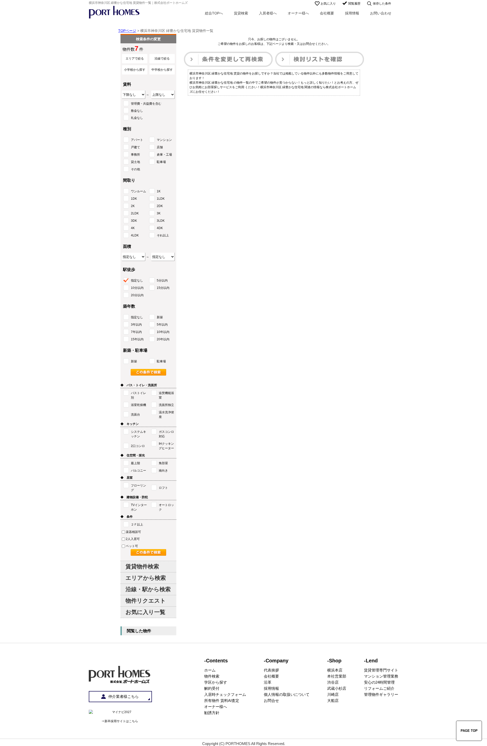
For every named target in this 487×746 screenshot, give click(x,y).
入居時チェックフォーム (225, 694)
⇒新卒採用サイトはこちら (119, 721)
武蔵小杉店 (336, 688)
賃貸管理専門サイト (381, 670)
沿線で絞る (162, 58)
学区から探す (215, 682)
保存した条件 (382, 3)
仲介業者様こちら (123, 696)
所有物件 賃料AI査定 (221, 700)
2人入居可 (133, 539)
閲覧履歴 (354, 3)
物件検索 (211, 676)
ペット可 (132, 546)
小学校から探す (134, 69)
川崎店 (333, 694)
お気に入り (328, 3)
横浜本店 (334, 670)
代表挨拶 (271, 670)
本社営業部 (336, 676)
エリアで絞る (135, 58)
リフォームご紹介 (379, 688)
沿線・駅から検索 (148, 589)
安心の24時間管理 (379, 682)
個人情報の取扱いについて (286, 694)
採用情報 (352, 13)
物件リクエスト (146, 601)
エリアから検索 (146, 578)
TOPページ (127, 31)
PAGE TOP (469, 731)
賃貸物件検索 (142, 566)
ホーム (210, 670)
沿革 (267, 682)
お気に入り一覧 (145, 612)
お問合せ (271, 700)
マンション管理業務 (381, 676)
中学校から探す (162, 69)
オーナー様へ (298, 13)
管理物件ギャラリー (381, 694)
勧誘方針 (211, 713)
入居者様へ (268, 13)
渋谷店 (333, 682)
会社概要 (327, 13)
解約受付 (211, 688)
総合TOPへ (214, 13)
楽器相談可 (133, 532)
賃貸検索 (241, 13)
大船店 (333, 700)
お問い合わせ (380, 13)
